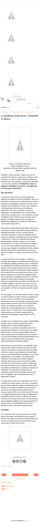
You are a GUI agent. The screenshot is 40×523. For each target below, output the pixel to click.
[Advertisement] (20, 505)
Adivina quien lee (10, 486)
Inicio (20, 475)
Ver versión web (20, 479)
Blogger (26, 520)
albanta (7, 489)
